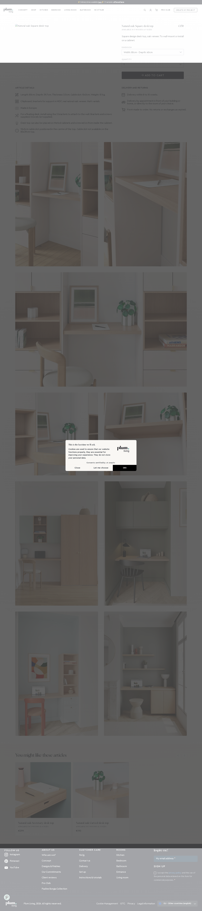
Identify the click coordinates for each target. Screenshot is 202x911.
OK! (125, 468)
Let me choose (101, 468)
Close (77, 468)
